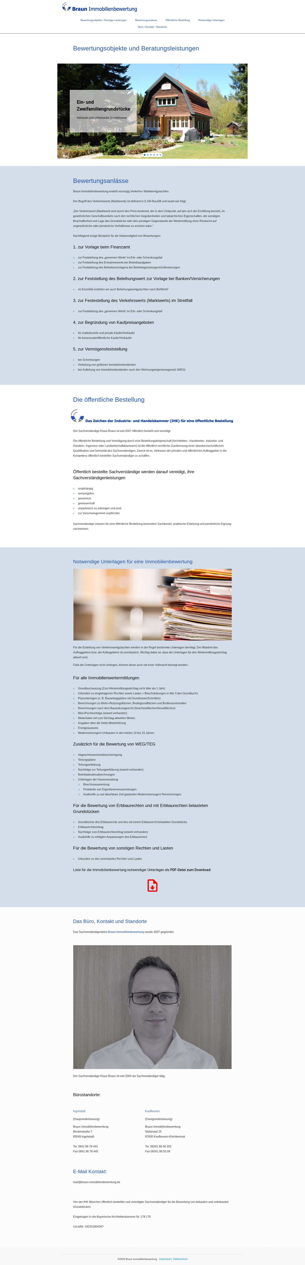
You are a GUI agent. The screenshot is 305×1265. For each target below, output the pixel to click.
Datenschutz (180, 1259)
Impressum (165, 1259)
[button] (242, 69)
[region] (152, 111)
